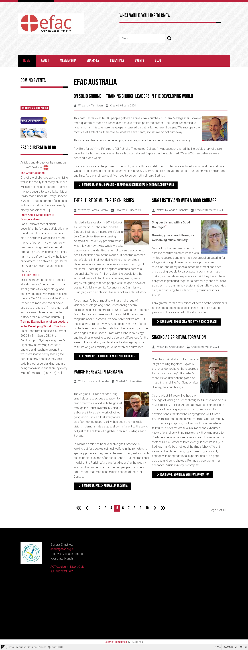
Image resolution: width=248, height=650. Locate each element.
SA (52, 571)
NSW (73, 566)
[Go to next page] (154, 508)
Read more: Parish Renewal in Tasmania (105, 486)
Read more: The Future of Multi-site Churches (108, 356)
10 (147, 508)
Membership (68, 61)
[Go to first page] (79, 508)
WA (71, 571)
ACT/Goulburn (59, 566)
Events (139, 61)
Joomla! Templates (116, 641)
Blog (158, 61)
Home (26, 61)
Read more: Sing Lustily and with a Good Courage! (188, 322)
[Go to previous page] (87, 508)
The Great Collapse (33, 173)
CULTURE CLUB (30, 275)
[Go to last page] (163, 508)
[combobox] (142, 38)
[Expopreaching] (34, 132)
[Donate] (34, 120)
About (45, 61)
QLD (81, 566)
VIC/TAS (61, 571)
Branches (93, 61)
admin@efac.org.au (62, 549)
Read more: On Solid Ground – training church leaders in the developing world (128, 185)
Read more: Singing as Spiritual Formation (184, 475)
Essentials (117, 61)
